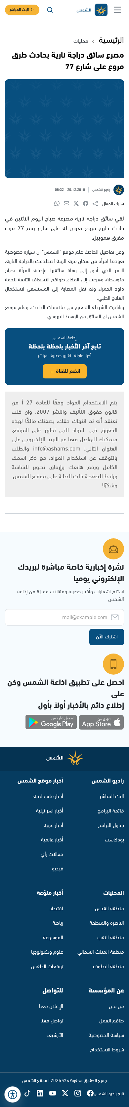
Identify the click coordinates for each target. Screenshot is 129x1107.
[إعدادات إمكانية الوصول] (13, 1094)
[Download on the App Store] (101, 722)
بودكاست (114, 840)
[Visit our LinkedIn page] (43, 1094)
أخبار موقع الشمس (40, 781)
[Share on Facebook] (88, 204)
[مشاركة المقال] (97, 204)
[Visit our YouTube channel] (55, 1094)
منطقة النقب (110, 937)
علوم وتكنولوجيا (47, 952)
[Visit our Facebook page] (90, 1094)
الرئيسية (111, 40)
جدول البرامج (111, 825)
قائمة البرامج (111, 811)
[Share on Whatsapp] (59, 204)
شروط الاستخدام (107, 1050)
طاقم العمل (111, 1021)
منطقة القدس (109, 909)
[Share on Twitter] (78, 204)
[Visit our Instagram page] (80, 1094)
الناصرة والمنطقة (107, 923)
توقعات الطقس (47, 966)
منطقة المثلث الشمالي (100, 952)
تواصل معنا (51, 1021)
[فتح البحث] (50, 9)
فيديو (57, 869)
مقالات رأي (52, 854)
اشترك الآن (107, 637)
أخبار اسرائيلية (49, 811)
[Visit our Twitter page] (68, 1094)
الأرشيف (55, 1035)
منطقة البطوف (108, 966)
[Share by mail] (68, 204)
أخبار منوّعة (50, 893)
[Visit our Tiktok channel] (30, 1094)
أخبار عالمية (52, 840)
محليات (80, 41)
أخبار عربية (53, 825)
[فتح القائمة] (117, 9)
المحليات (113, 893)
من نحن (116, 1006)
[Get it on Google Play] (51, 722)
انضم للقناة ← (64, 371)
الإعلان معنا (51, 1006)
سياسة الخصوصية (106, 1035)
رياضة (58, 923)
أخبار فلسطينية (48, 796)
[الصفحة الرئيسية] (92, 10)
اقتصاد (56, 909)
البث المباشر (19, 10)
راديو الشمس (108, 781)
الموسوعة (53, 937)
